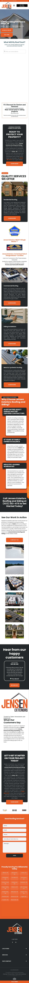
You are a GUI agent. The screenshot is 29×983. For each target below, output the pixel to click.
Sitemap (5, 964)
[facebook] (12, 932)
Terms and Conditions (20, 964)
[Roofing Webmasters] (14, 960)
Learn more (14, 164)
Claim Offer (14, 0)
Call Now (6, 35)
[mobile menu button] (14, 5)
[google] (16, 932)
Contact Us (14, 540)
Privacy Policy (11, 964)
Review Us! (14, 675)
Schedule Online (6, 30)
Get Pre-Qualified (22, 6)
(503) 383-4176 (11, 504)
